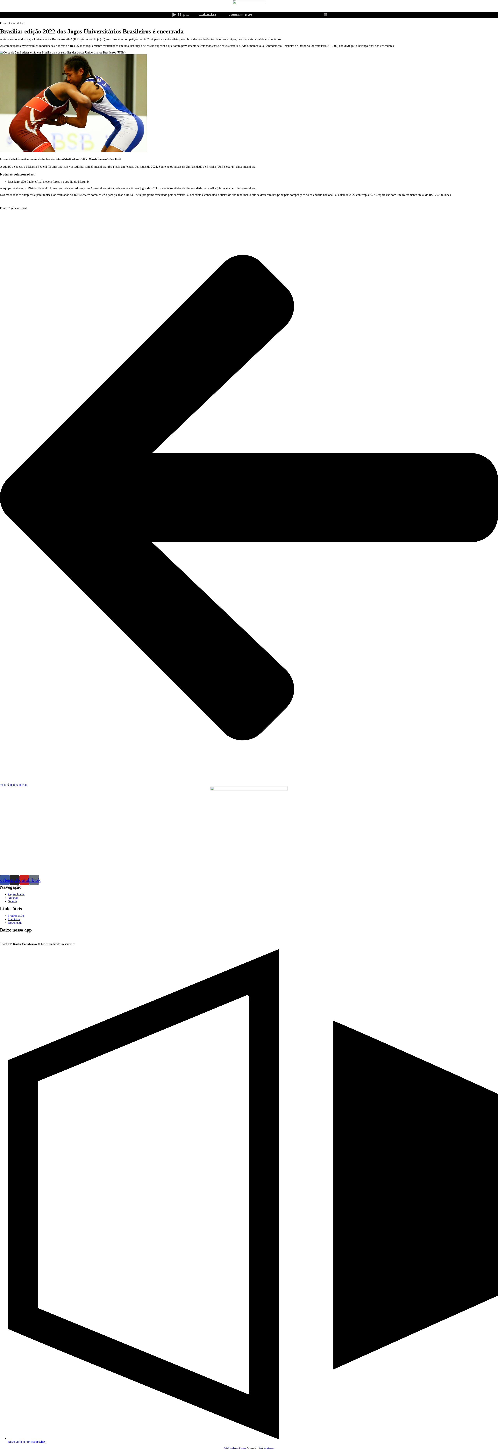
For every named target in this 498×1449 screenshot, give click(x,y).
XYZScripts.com (266, 1448)
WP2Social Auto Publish (235, 1448)
